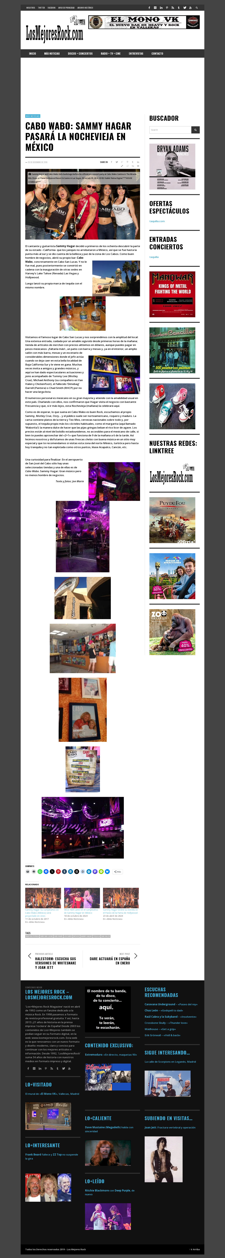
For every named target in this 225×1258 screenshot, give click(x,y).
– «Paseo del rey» (171, 1004)
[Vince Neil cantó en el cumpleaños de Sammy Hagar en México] (82, 898)
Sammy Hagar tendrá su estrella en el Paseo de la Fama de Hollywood (120, 911)
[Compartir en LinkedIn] (138, 162)
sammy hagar (86, 936)
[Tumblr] (179, 8)
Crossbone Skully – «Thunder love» (166, 1023)
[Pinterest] (167, 8)
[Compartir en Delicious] (122, 166)
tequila (96, 936)
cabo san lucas (46, 936)
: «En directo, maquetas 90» (111, 1054)
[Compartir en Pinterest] (127, 162)
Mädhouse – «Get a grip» (160, 1029)
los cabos (68, 936)
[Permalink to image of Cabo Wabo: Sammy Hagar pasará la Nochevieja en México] (82, 204)
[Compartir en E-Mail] (138, 166)
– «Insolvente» (171, 1016)
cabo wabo (58, 936)
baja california (32, 936)
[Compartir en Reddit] (127, 166)
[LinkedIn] (161, 8)
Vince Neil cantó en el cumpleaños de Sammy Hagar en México (81, 911)
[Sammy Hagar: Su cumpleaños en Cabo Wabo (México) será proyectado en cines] (43, 898)
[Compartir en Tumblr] (133, 162)
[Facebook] (149, 8)
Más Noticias (32, 116)
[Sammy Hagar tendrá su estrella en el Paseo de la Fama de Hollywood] (121, 898)
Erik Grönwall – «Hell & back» (162, 1035)
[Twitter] (185, 8)
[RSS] (173, 8)
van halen (105, 936)
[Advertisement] (112, 86)
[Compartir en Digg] (133, 166)
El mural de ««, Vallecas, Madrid (52, 1094)
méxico (76, 936)
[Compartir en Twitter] (117, 162)
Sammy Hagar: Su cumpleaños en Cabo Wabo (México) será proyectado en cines (42, 912)
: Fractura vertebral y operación (170, 1127)
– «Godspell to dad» (164, 1010)
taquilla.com (157, 221)
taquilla (154, 257)
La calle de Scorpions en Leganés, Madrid (171, 1061)
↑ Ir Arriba (194, 1249)
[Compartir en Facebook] (111, 162)
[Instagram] (155, 8)
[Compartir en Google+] (122, 162)
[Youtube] (190, 8)
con (99, 1190)
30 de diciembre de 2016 (37, 162)
